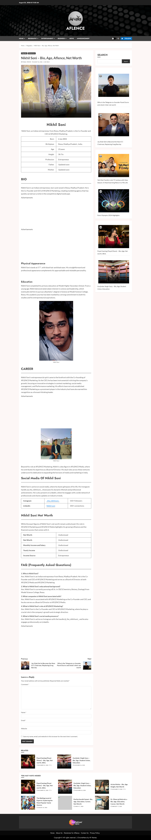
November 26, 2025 (79, 765)
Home (21, 38)
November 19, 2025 (117, 789)
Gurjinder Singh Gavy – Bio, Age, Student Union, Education (81, 760)
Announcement (83, 38)
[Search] (118, 39)
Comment (25, 684)
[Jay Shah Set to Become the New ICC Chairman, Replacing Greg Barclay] (113, 124)
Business (61, 38)
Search (102, 55)
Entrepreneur (31, 53)
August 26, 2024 (38, 62)
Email (23, 720)
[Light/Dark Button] (114, 39)
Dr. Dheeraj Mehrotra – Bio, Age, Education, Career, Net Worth (119, 801)
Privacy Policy (95, 833)
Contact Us (84, 833)
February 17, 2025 (117, 806)
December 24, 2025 (43, 765)
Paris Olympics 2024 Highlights (108, 215)
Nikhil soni (51, 506)
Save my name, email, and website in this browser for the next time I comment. (50, 736)
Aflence (75, 28)
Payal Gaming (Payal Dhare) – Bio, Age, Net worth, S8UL (45, 760)
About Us (59, 833)
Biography (32, 38)
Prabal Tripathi (26, 62)
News (71, 38)
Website (24, 728)
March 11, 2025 (79, 806)
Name (23, 712)
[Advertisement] (56, 213)
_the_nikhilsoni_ (53, 501)
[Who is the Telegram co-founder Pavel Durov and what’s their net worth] (113, 85)
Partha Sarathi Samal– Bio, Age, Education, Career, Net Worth (83, 801)
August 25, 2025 (42, 807)
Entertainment (47, 38)
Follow (128, 38)
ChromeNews (82, 837)
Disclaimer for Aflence (71, 833)
